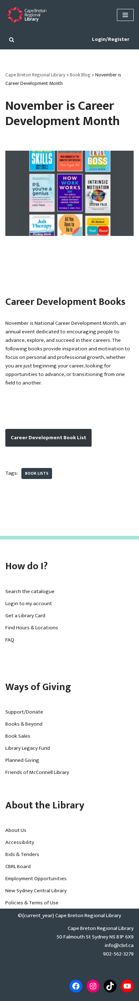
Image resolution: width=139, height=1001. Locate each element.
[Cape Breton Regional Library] (26, 15)
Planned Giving (22, 760)
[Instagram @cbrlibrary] (93, 986)
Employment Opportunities (36, 878)
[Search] (11, 39)
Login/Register (110, 39)
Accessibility (19, 842)
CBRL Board (18, 866)
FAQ (9, 639)
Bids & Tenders (22, 854)
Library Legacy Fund (27, 748)
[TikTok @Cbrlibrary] (110, 986)
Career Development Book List (48, 437)
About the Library (44, 805)
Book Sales (17, 736)
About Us (15, 830)
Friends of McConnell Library (37, 772)
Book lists (36, 473)
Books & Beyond (23, 724)
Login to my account (28, 603)
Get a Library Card (25, 615)
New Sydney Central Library (36, 890)
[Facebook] (76, 986)
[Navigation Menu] (125, 15)
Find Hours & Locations (31, 627)
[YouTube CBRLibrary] (127, 986)
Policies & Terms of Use (31, 902)
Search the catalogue (30, 591)
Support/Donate (24, 711)
